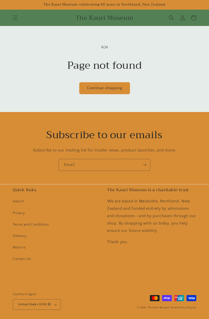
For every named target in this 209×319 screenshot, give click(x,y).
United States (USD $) (34, 304)
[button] (15, 17)
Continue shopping (104, 88)
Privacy (19, 213)
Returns (19, 247)
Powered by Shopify (183, 307)
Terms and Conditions (31, 225)
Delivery (20, 236)
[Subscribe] (144, 165)
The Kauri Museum (158, 307)
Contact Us (22, 259)
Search (18, 201)
